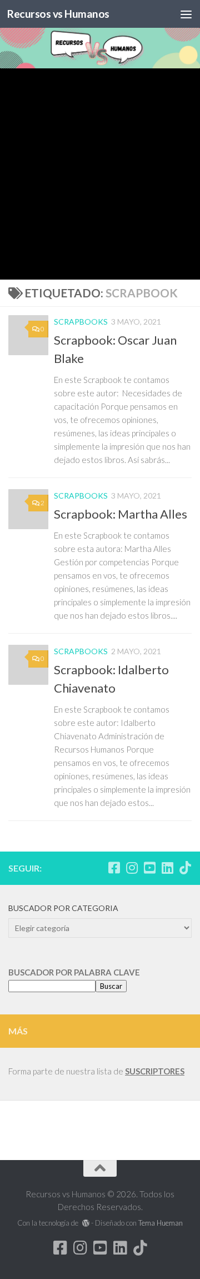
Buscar (111, 986)
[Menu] (186, 14)
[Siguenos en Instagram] (131, 867)
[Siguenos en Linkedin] (167, 867)
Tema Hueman (160, 1222)
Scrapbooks (81, 321)
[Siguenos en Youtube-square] (149, 867)
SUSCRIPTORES (154, 1071)
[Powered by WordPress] (85, 1223)
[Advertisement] (100, 174)
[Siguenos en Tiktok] (185, 867)
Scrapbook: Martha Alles (120, 513)
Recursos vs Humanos (58, 13)
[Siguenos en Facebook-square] (114, 867)
